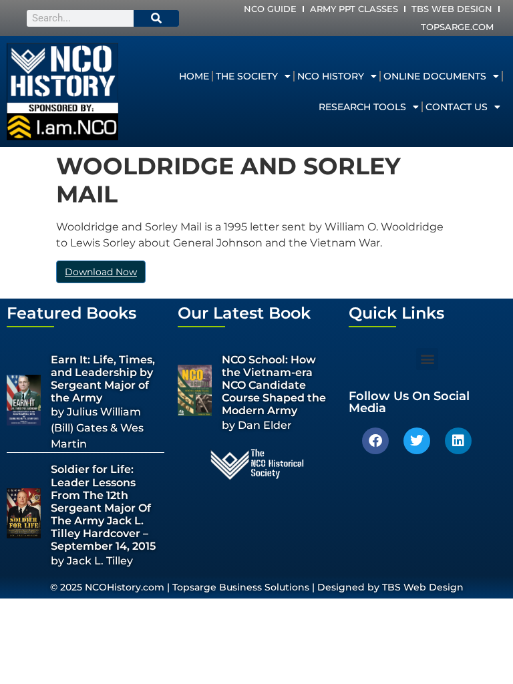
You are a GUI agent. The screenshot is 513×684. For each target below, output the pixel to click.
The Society (247, 76)
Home (194, 76)
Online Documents (434, 76)
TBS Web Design (451, 8)
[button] (427, 359)
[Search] (156, 18)
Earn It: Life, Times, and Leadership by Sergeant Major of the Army (103, 379)
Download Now (101, 272)
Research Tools (362, 107)
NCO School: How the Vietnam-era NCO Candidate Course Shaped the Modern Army (274, 385)
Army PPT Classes (354, 8)
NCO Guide (270, 8)
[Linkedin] (458, 441)
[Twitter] (416, 441)
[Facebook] (375, 441)
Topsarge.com (457, 26)
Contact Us (456, 107)
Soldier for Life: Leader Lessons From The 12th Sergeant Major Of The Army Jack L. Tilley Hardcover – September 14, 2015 (103, 507)
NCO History (330, 76)
